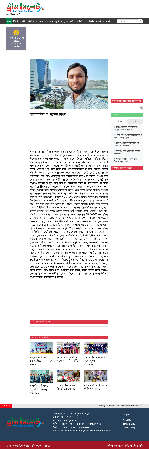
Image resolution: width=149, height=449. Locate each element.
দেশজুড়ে (39, 21)
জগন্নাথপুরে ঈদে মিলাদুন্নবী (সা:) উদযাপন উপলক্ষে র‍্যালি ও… (113, 405)
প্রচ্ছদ (9, 21)
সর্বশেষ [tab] (119, 121)
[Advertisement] (69, 43)
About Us (127, 420)
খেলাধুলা (55, 21)
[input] (124, 108)
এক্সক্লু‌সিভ (64, 21)
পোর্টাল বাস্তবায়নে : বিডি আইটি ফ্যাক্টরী (125, 445)
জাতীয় (24, 21)
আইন (72, 21)
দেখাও (115, 114)
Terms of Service (130, 424)
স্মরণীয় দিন (80, 21)
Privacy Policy (129, 427)
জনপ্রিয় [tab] (135, 121)
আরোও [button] (109, 21)
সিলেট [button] (16, 21)
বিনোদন (48, 21)
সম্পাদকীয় (90, 21)
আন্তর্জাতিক (100, 21)
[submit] (140, 21)
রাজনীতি (31, 21)
